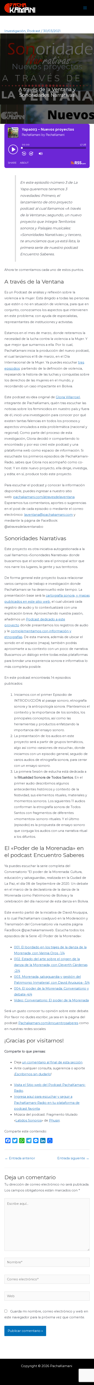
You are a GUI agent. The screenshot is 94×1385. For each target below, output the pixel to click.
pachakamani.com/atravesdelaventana (44, 497)
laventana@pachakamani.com (48, 515)
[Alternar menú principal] (85, 7)
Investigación (15, 31)
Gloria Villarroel (68, 397)
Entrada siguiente (73, 1158)
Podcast (33, 31)
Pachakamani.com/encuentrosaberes (48, 1023)
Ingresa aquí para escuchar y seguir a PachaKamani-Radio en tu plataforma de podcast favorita (47, 1102)
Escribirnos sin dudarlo (33, 1074)
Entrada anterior (20, 1158)
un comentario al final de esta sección (52, 1062)
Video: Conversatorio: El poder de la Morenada (51, 1000)
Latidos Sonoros (29, 1120)
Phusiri (54, 1120)
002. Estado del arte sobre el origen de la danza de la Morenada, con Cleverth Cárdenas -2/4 (50, 965)
